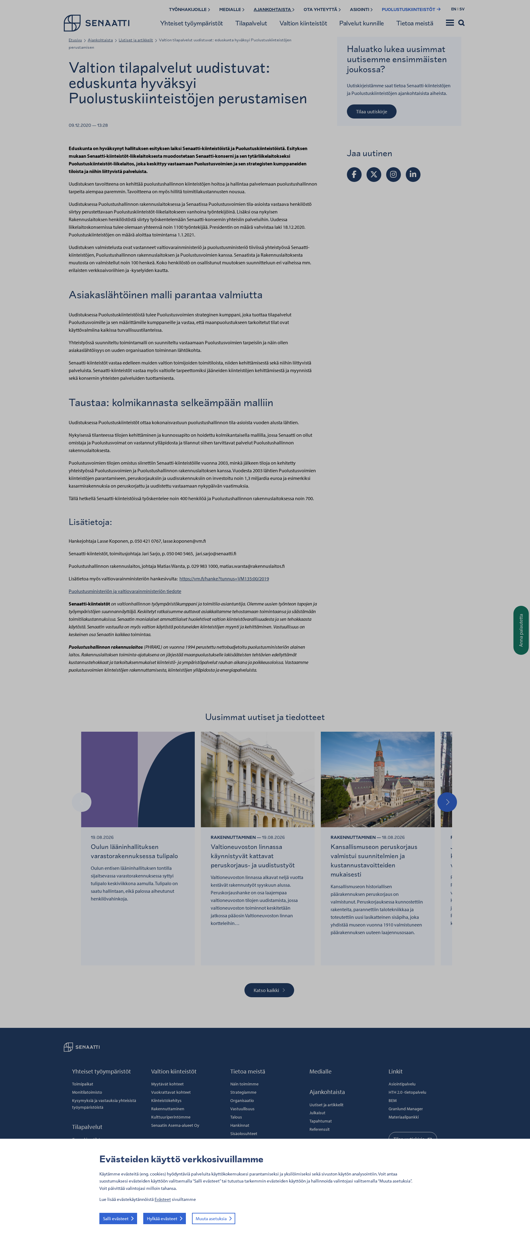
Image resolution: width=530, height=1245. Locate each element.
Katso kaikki (266, 990)
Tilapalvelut (251, 23)
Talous (236, 1117)
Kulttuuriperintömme (170, 1117)
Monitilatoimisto (87, 1092)
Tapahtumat (320, 1121)
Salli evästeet (116, 1218)
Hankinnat (239, 1125)
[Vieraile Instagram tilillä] (393, 174)
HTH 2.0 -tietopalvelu (407, 1092)
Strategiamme (243, 1092)
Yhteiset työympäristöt (191, 23)
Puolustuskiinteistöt (409, 10)
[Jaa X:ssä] (374, 174)
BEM (393, 1100)
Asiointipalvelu (402, 1084)
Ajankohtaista (273, 10)
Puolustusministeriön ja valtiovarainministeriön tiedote (125, 591)
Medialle (230, 10)
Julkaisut (317, 1112)
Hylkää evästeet (162, 1218)
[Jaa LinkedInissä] (413, 174)
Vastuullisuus (242, 1108)
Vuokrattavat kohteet (171, 1092)
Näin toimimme (244, 1084)
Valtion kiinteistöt (303, 23)
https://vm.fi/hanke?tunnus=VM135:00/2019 (224, 578)
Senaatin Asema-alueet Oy (175, 1125)
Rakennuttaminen (167, 1108)
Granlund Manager (406, 1108)
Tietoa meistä (414, 23)
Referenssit (319, 1129)
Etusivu (75, 40)
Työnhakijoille (188, 10)
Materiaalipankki (404, 1117)
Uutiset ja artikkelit (136, 40)
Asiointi (360, 10)
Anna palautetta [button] (521, 630)
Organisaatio (242, 1100)
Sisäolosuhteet (243, 1133)
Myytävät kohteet (167, 1084)
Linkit (396, 1071)
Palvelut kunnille (361, 23)
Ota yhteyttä (321, 10)
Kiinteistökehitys (166, 1100)
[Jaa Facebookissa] (354, 174)
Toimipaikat (82, 1084)
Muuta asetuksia (211, 1218)
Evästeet (163, 1199)
